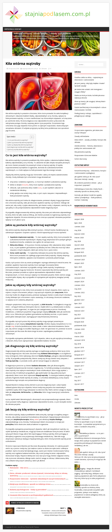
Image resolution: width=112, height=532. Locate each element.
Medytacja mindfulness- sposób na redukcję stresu (30, 484)
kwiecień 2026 (79, 234)
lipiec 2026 (78, 223)
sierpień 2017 (79, 366)
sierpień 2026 (79, 219)
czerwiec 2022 (79, 292)
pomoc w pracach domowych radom (25, 503)
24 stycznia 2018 (13, 69)
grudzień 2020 (79, 318)
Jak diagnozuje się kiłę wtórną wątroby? (20, 147)
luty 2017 (77, 380)
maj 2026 (77, 230)
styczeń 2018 (79, 347)
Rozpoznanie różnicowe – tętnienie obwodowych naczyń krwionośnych (37, 479)
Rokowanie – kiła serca (19, 468)
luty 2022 (77, 296)
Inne (76, 395)
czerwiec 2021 (79, 307)
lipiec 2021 (78, 303)
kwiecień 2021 (79, 311)
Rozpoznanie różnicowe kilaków (85, 155)
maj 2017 (77, 377)
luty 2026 (77, 241)
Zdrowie (44, 69)
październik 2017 (80, 358)
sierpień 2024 (79, 281)
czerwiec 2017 (79, 373)
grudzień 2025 (79, 249)
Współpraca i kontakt (12, 29)
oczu (40, 188)
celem (36, 419)
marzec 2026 (79, 237)
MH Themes (35, 527)
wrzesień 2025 (79, 260)
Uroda (76, 399)
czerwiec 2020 (79, 329)
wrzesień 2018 (79, 340)
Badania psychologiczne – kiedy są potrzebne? (28, 490)
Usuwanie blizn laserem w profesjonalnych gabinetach (31, 495)
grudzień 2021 (79, 300)
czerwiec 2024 (79, 285)
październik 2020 (80, 325)
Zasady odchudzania (81, 136)
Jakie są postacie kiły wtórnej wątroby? (20, 142)
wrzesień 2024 (79, 278)
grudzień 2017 (79, 351)
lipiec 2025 (78, 267)
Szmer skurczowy (80, 159)
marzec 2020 (79, 336)
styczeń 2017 (79, 384)
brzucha (25, 185)
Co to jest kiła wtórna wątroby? (18, 140)
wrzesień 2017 (79, 362)
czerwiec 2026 (79, 227)
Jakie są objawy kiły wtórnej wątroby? (20, 145)
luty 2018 (77, 344)
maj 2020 (77, 333)
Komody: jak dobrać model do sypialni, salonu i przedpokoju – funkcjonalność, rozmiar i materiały (88, 197)
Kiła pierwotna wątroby (82, 152)
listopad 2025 (79, 252)
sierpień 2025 (79, 263)
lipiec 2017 (78, 369)
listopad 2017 (79, 355)
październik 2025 (80, 256)
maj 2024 (77, 289)
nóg (12, 326)
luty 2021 (77, 314)
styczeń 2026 (79, 245)
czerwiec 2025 (79, 271)
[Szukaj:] (90, 64)
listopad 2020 (79, 322)
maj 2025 (77, 274)
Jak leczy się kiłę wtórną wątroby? (18, 149)
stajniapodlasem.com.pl (30, 69)
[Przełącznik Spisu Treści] (30, 137)
